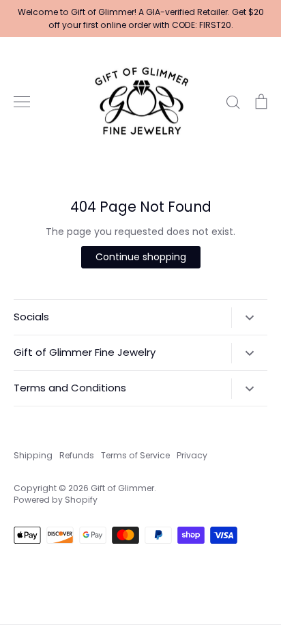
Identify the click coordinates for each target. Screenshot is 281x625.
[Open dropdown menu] (249, 317)
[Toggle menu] (22, 101)
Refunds (76, 455)
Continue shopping (140, 257)
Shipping (33, 455)
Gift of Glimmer (122, 488)
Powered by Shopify (56, 499)
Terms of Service (135, 455)
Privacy (192, 455)
